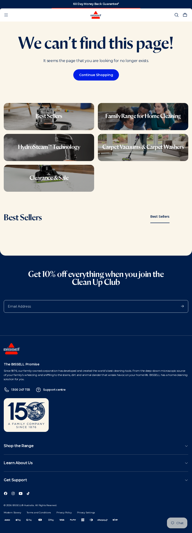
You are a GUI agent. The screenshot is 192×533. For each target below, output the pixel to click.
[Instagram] (13, 493)
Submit (180, 306)
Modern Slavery (12, 512)
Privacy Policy (63, 512)
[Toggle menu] (6, 15)
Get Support (15, 480)
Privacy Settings (86, 512)
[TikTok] (28, 493)
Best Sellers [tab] (160, 216)
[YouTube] (20, 493)
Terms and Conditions (39, 512)
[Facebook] (5, 493)
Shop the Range (19, 446)
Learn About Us (18, 463)
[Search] (176, 15)
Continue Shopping (96, 75)
